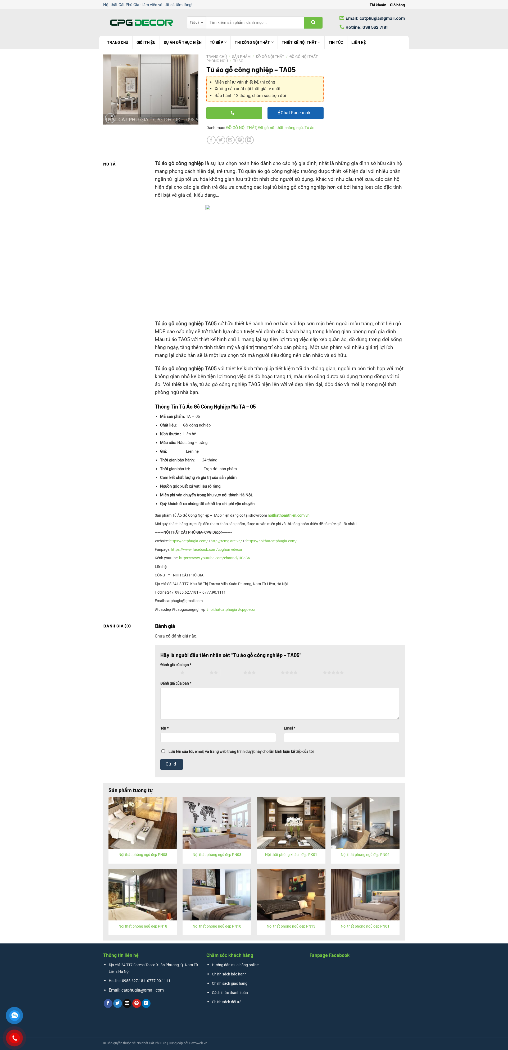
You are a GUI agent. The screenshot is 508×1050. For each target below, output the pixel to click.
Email (289, 728)
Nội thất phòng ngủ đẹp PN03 (217, 854)
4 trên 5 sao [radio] (269, 672)
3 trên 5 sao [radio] (232, 672)
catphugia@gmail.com (142, 990)
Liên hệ (358, 42)
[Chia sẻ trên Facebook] (211, 140)
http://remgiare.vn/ (226, 541)
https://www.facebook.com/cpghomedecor (206, 549)
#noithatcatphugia (221, 609)
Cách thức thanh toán (230, 993)
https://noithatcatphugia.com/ (271, 541)
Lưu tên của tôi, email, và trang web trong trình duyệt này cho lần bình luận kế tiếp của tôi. (242, 751)
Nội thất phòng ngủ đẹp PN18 (143, 926)
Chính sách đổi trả (227, 1002)
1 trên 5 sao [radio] (169, 672)
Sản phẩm (241, 56)
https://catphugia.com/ (188, 541)
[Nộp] (313, 23)
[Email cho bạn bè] (230, 140)
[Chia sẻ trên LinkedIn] (249, 140)
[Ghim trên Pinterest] (239, 140)
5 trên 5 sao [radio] (311, 672)
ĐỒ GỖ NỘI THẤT (270, 56)
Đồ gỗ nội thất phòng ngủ (280, 127)
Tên (164, 728)
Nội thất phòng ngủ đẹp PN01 (365, 926)
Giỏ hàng (397, 4)
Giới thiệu (146, 42)
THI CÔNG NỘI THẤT (252, 42)
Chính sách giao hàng (229, 983)
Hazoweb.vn (198, 1043)
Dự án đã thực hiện (183, 42)
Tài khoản (378, 4)
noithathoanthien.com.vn (289, 515)
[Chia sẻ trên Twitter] (220, 140)
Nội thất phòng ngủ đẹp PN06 (365, 854)
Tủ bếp (216, 42)
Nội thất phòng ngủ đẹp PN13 (291, 926)
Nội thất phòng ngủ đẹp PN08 (143, 854)
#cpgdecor (247, 609)
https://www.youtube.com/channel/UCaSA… (215, 558)
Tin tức (336, 42)
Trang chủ (117, 42)
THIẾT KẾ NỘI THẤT (299, 42)
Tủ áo (238, 61)
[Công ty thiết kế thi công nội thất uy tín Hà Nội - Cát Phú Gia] (141, 22)
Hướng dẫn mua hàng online (235, 965)
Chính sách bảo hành (229, 974)
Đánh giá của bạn (175, 665)
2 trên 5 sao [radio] (198, 672)
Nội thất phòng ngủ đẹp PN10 (217, 926)
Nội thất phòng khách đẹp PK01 (291, 854)
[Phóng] (110, 118)
